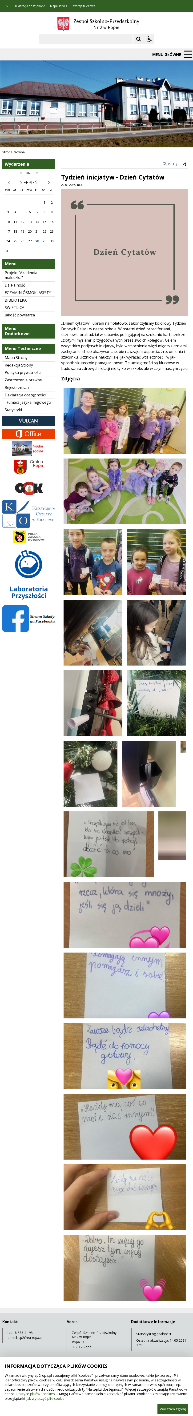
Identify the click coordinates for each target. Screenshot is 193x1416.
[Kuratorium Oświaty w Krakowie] (28, 526)
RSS (7, 6)
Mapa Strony (16, 357)
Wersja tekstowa (84, 6)
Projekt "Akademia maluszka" (21, 275)
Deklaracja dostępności (29, 6)
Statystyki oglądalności (153, 1334)
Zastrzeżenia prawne (23, 380)
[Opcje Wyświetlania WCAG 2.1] (149, 39)
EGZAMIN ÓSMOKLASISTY (28, 292)
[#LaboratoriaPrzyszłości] (28, 601)
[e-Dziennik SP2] (28, 425)
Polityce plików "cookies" (36, 1393)
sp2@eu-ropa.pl (30, 1337)
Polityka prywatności (23, 372)
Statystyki (13, 409)
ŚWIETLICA (14, 307)
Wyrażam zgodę (173, 1409)
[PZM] (28, 543)
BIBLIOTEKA (16, 300)
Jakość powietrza (20, 315)
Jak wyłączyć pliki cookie (45, 1398)
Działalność (15, 285)
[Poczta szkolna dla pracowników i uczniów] (28, 437)
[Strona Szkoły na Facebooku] (28, 630)
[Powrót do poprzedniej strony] (185, 164)
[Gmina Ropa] (28, 474)
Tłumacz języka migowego (28, 402)
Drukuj (172, 164)
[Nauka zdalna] (28, 455)
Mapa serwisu (59, 6)
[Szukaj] (138, 39)
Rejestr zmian (17, 387)
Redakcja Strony (19, 365)
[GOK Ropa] (28, 496)
